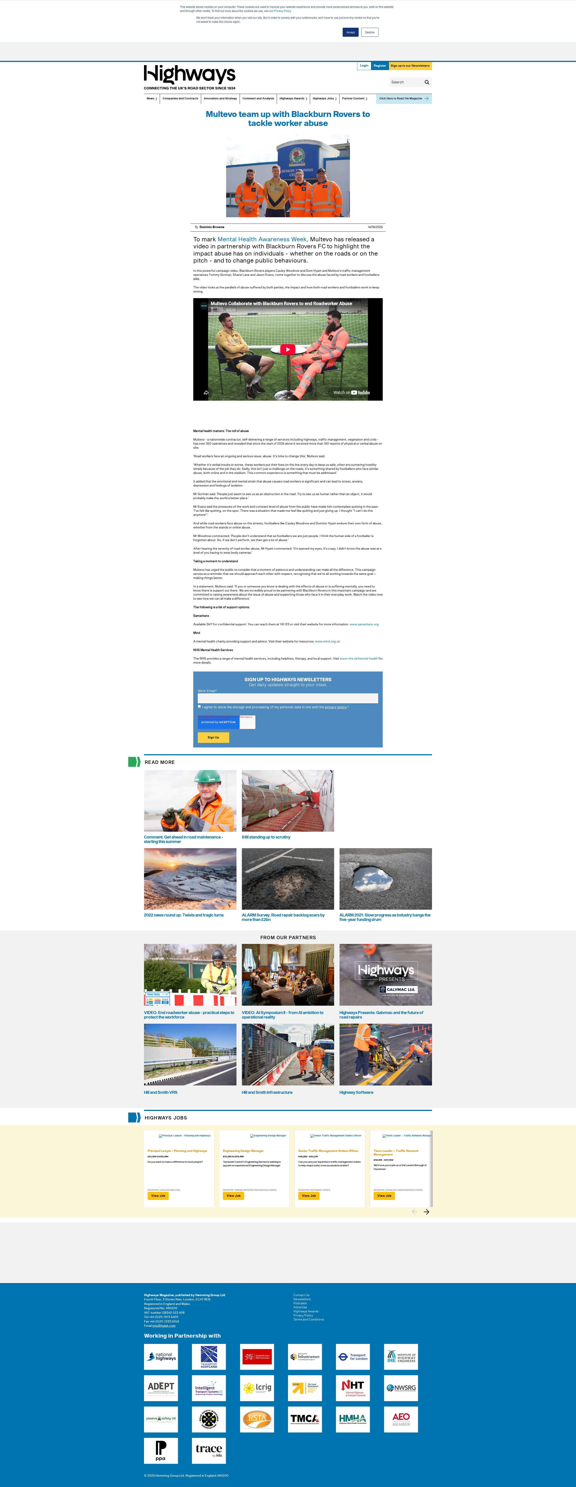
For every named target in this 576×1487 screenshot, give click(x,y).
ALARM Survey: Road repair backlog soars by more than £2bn (283, 917)
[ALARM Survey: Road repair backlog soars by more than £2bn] (288, 879)
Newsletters (302, 1299)
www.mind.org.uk (327, 641)
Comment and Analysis (258, 99)
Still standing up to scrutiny (266, 837)
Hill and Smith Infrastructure (267, 1093)
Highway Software (356, 1093)
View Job (158, 1196)
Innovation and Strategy (220, 99)
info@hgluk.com (164, 1326)
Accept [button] (350, 32)
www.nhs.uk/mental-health (359, 658)
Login (364, 65)
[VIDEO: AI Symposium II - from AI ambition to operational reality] (288, 975)
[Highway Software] (386, 1054)
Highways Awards (292, 99)
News (150, 99)
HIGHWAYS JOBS (166, 1118)
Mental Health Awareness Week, (263, 239)
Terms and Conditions (308, 1319)
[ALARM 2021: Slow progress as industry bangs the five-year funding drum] (386, 879)
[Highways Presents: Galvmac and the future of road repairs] (386, 975)
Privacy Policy (282, 11)
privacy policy (335, 707)
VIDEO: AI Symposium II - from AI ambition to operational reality (283, 1015)
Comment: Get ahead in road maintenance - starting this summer (183, 839)
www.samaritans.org (364, 624)
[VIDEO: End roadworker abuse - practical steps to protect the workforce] (190, 975)
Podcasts (300, 1303)
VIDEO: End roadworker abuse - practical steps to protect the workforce (189, 1015)
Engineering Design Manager (243, 1151)
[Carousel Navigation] (422, 1211)
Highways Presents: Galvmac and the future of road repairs (381, 1015)
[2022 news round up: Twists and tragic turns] (190, 879)
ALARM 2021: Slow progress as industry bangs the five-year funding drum (385, 917)
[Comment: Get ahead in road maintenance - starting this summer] (190, 801)
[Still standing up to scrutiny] (288, 801)
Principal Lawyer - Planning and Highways (177, 1151)
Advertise (300, 1307)
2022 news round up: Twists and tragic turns (184, 915)
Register (380, 66)
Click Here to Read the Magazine (400, 98)
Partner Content (353, 99)
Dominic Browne (212, 227)
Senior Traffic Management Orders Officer (328, 1151)
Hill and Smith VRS (161, 1093)
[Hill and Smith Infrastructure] (288, 1054)
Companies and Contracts (180, 99)
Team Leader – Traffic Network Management (396, 1153)
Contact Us (301, 1295)
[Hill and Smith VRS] (190, 1054)
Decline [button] (370, 32)
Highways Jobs (323, 99)
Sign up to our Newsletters (410, 66)
